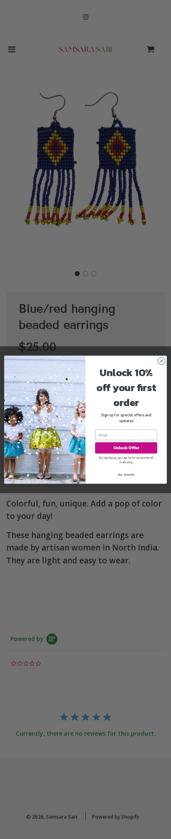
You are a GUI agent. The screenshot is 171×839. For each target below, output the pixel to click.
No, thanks (126, 474)
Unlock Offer (126, 448)
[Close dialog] (161, 360)
